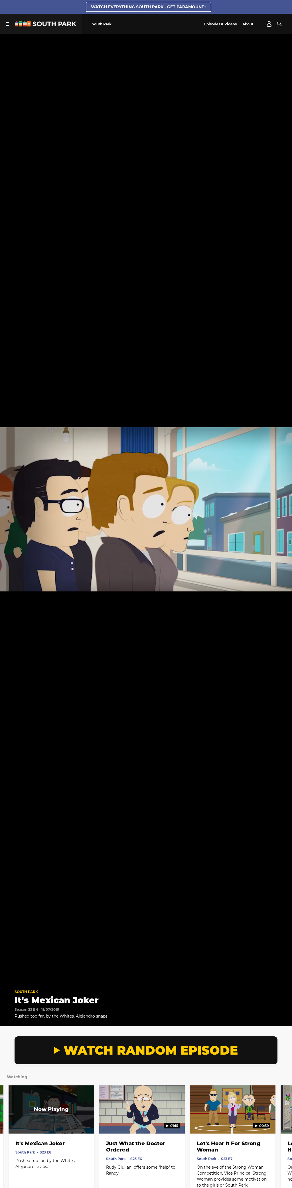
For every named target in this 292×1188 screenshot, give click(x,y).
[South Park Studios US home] (45, 25)
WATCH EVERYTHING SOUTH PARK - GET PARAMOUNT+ (148, 6)
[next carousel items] (283, 1121)
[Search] (279, 24)
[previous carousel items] (9, 1121)
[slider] (146, 968)
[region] (146, 509)
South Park (26, 992)
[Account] (269, 24)
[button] (10, 976)
